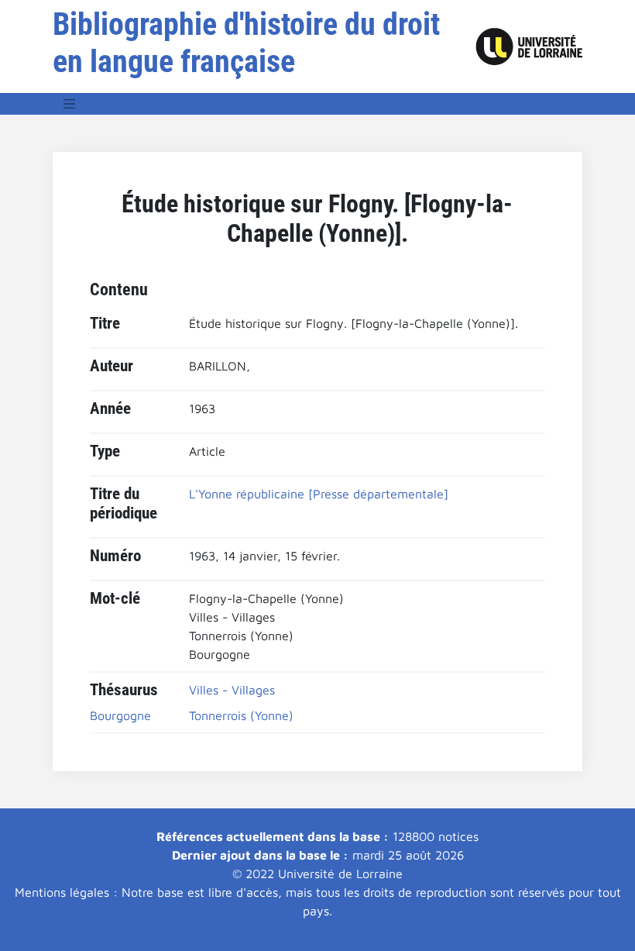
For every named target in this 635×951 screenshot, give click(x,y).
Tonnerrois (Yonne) (241, 715)
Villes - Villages (232, 690)
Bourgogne (120, 715)
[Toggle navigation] (70, 104)
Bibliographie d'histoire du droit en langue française (246, 43)
